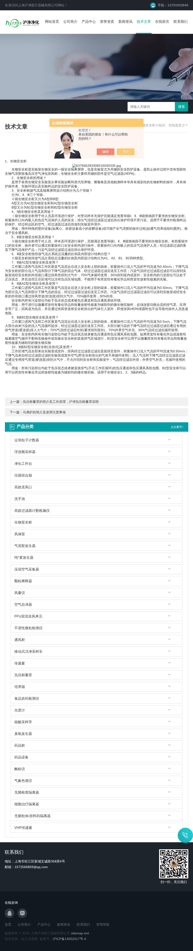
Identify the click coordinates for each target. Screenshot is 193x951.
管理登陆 (102, 924)
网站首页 (52, 21)
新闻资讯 (125, 21)
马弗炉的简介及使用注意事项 (44, 412)
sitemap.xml (80, 933)
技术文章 (144, 21)
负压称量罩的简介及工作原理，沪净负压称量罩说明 (61, 402)
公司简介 (70, 21)
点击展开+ (177, 427)
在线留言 (162, 21)
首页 (8, 924)
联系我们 (180, 21)
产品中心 (89, 21)
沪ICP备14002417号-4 (69, 939)
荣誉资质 (107, 21)
